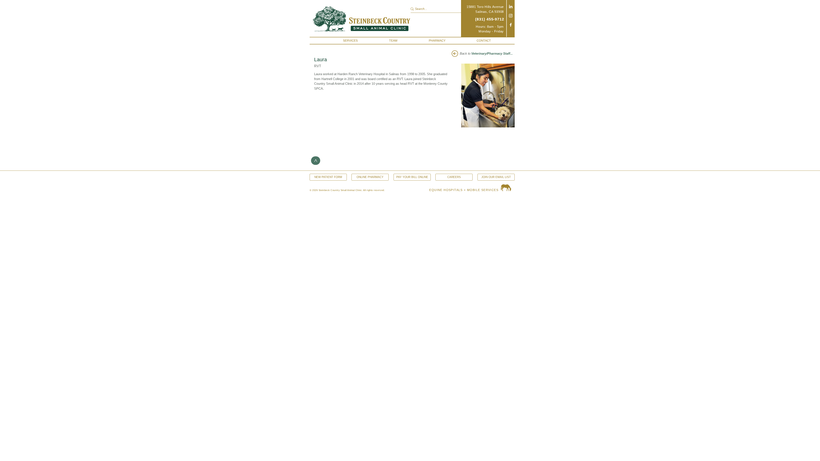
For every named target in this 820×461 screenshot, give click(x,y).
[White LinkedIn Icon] (510, 6)
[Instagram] (510, 15)
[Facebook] (510, 24)
